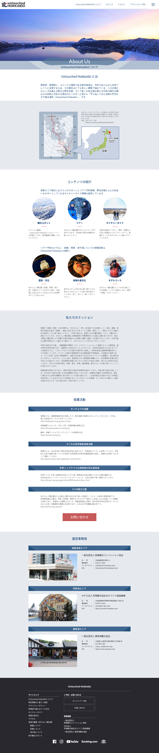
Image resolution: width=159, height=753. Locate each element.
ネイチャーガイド (35, 712)
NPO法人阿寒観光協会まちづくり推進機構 (77, 727)
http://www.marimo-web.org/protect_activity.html (60, 458)
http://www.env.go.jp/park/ (51, 506)
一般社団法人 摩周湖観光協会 (75, 731)
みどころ (109, 4)
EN (153, 5)
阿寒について (35, 729)
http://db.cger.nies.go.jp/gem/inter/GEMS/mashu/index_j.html (65, 480)
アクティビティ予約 (137, 4)
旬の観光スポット (35, 735)
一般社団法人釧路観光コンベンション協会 (75, 721)
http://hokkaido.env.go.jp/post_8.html (56, 421)
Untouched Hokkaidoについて (40, 699)
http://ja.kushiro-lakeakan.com (106, 568)
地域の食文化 (33, 715)
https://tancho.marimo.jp (50, 435)
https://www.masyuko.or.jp (105, 649)
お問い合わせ (79, 517)
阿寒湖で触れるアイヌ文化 (38, 709)
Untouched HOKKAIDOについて (88, 4)
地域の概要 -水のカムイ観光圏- (40, 722)
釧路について (35, 725)
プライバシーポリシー (37, 705)
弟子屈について (36, 732)
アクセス (121, 4)
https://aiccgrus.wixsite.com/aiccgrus (55, 428)
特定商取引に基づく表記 (37, 702)
